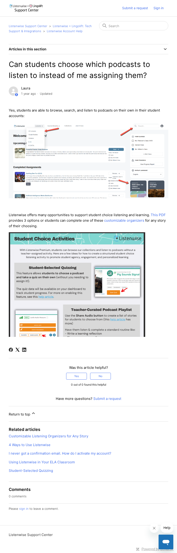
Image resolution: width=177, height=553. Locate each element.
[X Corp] (17, 350)
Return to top (20, 414)
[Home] (26, 8)
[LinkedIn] (24, 350)
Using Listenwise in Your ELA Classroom (42, 462)
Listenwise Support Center (28, 26)
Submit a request (135, 8)
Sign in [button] (158, 8)
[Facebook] (11, 350)
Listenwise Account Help (65, 31)
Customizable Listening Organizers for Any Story (48, 436)
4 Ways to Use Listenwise (29, 445)
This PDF (158, 215)
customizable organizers (124, 220)
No (100, 376)
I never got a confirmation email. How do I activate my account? (60, 453)
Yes (76, 376)
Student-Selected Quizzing (31, 470)
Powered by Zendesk (158, 549)
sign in (24, 508)
